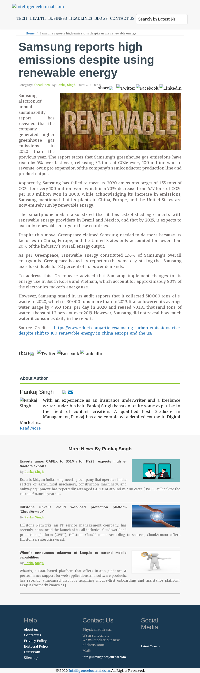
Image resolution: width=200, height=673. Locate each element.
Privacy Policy (35, 641)
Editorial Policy (36, 646)
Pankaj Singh (66, 85)
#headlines (41, 85)
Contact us (32, 635)
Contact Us (122, 18)
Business (57, 18)
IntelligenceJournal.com (89, 670)
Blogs (101, 18)
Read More (30, 428)
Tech (21, 18)
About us (31, 630)
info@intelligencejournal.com (104, 657)
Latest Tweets (150, 646)
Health (38, 18)
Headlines (80, 18)
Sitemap (31, 658)
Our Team (32, 652)
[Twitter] (64, 392)
